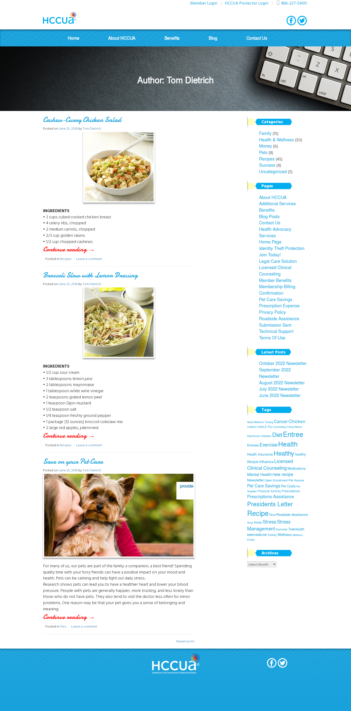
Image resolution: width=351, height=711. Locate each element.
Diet (277, 434)
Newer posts (185, 641)
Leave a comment (89, 258)
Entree (293, 434)
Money (265, 146)
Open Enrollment (276, 480)
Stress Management (269, 525)
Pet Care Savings (275, 299)
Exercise (268, 444)
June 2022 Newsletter (280, 395)
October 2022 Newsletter (283, 363)
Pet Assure (296, 480)
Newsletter (255, 480)
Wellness (284, 534)
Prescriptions (291, 491)
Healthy (284, 452)
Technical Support (276, 331)
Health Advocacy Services (275, 232)
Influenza (266, 461)
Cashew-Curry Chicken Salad (82, 120)
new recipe (282, 474)
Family (265, 133)
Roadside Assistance (279, 318)
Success (267, 165)
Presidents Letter (270, 503)
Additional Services (277, 203)
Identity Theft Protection (281, 248)
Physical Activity (269, 491)
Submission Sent (275, 325)
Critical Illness (294, 427)
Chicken (296, 421)
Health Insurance (260, 454)
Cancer (281, 421)
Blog (213, 38)
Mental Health (259, 474)
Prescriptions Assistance (270, 496)
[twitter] (302, 20)
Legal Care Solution (278, 261)
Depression (254, 436)
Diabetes (266, 436)
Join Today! (270, 254)
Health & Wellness (276, 139)
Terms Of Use (272, 337)
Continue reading (77, 249)
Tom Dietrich (92, 128)
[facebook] (291, 20)
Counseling (279, 427)
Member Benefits (275, 280)
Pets (63, 626)
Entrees (253, 445)
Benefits (172, 38)
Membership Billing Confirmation (277, 289)
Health (288, 444)
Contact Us (256, 38)
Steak (258, 522)
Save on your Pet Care (73, 461)
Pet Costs (288, 486)
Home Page (270, 241)
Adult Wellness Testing (260, 422)
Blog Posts (269, 216)
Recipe (258, 513)
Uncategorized (273, 171)
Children (252, 427)
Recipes (65, 258)
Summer (281, 529)
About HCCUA (121, 38)
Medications (296, 468)
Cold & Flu (264, 426)
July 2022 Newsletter (279, 389)
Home (73, 38)
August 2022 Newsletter (282, 382)
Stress (269, 521)
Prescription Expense (279, 305)
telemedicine (257, 534)
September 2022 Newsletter (275, 372)
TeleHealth (296, 529)
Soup (250, 522)
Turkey (272, 535)
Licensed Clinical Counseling (275, 270)
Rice (272, 515)
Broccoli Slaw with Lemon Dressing (90, 275)
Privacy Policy (272, 312)
